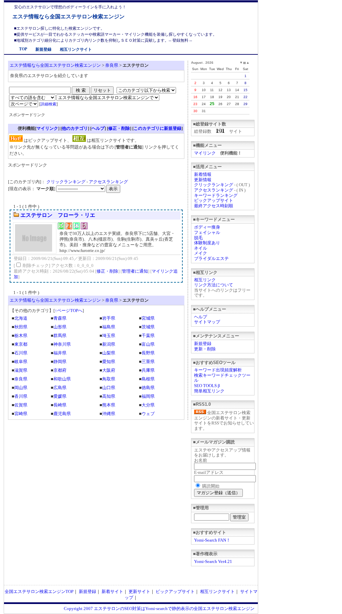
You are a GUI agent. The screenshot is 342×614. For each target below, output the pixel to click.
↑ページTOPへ (68, 310)
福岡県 (148, 396)
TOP (23, 49)
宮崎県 (20, 413)
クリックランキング (213, 184)
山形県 (59, 326)
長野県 (148, 352)
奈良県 (111, 65)
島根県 (148, 378)
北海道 (20, 318)
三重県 (148, 361)
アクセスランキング (213, 190)
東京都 (20, 344)
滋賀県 (20, 370)
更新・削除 (205, 348)
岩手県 (108, 318)
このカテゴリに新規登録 (157, 128)
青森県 (59, 318)
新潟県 (108, 344)
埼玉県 (108, 335)
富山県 (148, 344)
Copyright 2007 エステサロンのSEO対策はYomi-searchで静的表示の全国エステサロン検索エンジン (159, 608)
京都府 (59, 370)
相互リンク (205, 279)
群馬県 (59, 335)
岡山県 (20, 387)
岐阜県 (20, 361)
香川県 (20, 396)
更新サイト (139, 591)
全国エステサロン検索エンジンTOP (39, 591)
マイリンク (205, 153)
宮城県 (148, 318)
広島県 (59, 387)
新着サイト (112, 591)
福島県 (108, 326)
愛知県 (108, 361)
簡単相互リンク (209, 390)
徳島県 (148, 387)
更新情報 (202, 179)
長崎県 (59, 404)
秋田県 (20, 326)
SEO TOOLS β (207, 385)
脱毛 (198, 237)
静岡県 (59, 361)
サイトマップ (207, 321)
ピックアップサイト (213, 200)
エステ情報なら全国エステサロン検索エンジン (68, 16)
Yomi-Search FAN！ (212, 540)
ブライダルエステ (211, 258)
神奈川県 (62, 344)
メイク (200, 253)
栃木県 (20, 335)
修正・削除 (119, 128)
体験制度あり (207, 242)
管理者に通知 (135, 271)
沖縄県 (108, 413)
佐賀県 (20, 404)
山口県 (108, 387)
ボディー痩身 (207, 227)
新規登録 (43, 49)
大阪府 (108, 370)
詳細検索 (48, 104)
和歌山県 (62, 378)
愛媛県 (59, 396)
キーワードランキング (215, 195)
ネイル (200, 248)
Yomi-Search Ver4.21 (213, 561)
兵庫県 (148, 370)
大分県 (148, 404)
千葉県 (148, 335)
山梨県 (108, 352)
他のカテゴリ (75, 128)
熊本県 (108, 404)
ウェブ (148, 413)
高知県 (108, 396)
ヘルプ (200, 316)
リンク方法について (213, 284)
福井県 (59, 352)
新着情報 (202, 174)
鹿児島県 (62, 413)
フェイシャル (207, 232)
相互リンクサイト (76, 49)
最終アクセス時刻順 (213, 205)
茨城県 (148, 326)
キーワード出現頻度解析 (218, 369)
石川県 (20, 352)
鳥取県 (108, 378)
